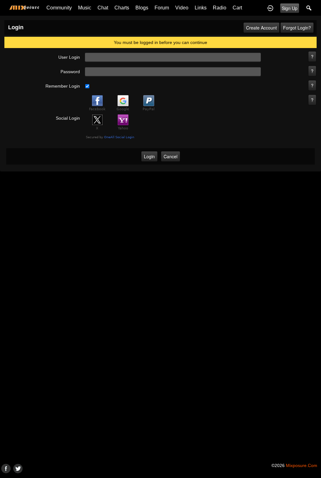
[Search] (309, 7)
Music (84, 7)
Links (201, 7)
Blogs (141, 7)
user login (69, 57)
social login (68, 118)
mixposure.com (301, 465)
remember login (62, 86)
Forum (162, 7)
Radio (219, 7)
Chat (102, 7)
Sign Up (289, 8)
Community (59, 7)
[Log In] (270, 7)
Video (181, 7)
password (70, 71)
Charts (121, 7)
